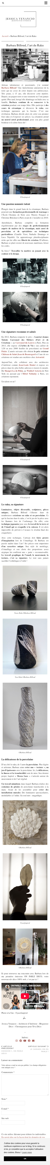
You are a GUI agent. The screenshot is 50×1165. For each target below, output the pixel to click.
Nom (4, 1099)
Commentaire (8, 1072)
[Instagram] (17, 1040)
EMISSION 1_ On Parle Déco (12, 1049)
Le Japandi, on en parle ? (38, 1048)
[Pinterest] (20, 1040)
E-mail (5, 1108)
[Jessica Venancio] (25, 19)
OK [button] (25, 1159)
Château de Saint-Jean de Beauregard (18, 354)
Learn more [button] (27, 1152)
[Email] (33, 1040)
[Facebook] (29, 1040)
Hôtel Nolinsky (30, 373)
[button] (47, 3)
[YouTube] (24, 1040)
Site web (5, 1118)
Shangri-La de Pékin (14, 370)
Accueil (5, 36)
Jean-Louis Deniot (27, 364)
